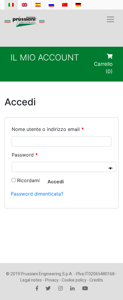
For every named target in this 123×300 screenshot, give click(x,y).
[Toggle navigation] (110, 19)
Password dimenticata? (37, 194)
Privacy (52, 280)
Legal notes (31, 280)
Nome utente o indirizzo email (48, 129)
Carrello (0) (103, 67)
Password (25, 155)
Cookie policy (74, 280)
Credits (96, 280)
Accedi (55, 182)
